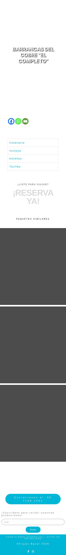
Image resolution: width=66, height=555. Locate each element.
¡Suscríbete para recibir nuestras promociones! (28, 514)
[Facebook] (11, 121)
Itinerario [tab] (17, 142)
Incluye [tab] (15, 150)
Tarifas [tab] (15, 166)
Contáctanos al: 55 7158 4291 (33, 499)
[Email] (25, 121)
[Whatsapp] (18, 121)
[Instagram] (33, 551)
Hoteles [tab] (15, 158)
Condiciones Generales (24, 537)
